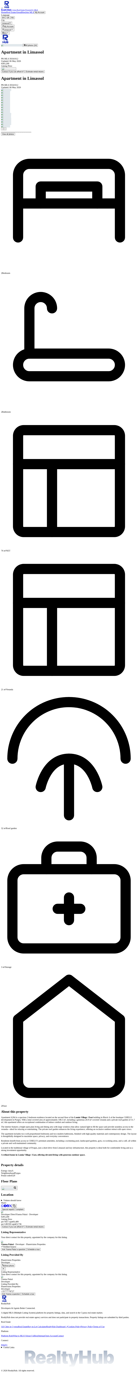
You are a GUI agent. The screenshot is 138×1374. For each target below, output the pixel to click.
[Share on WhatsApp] (2, 1206)
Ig (4, 1345)
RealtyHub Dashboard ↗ (57, 1326)
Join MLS (29, 12)
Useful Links (8, 1347)
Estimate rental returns (35, 72)
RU (12, 18)
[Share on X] (10, 1206)
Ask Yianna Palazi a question (13, 1249)
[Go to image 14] (30, 132)
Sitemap (41, 1336)
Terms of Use (99, 1326)
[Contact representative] (8, 68)
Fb (2, 1345)
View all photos (8, 134)
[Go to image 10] (21, 132)
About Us (29, 1336)
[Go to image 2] (4, 132)
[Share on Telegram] (5, 1206)
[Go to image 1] (2, 132)
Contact (60, 1336)
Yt (6, 1345)
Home (3, 12)
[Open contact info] (3, 1269)
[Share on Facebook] (7, 1206)
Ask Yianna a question (11, 1294)
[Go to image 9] (19, 132)
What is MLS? (19, 1336)
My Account (39, 12)
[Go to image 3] (6, 132)
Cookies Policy (74, 1326)
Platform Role (7, 1336)
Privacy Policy (87, 1326)
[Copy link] (14, 1206)
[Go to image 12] (26, 132)
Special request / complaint (12, 1209)
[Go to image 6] (13, 132)
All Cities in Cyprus (9, 1326)
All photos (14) (31, 45)
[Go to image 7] (15, 132)
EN (3, 18)
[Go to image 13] (28, 132)
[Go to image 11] (24, 132)
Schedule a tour (33, 1249)
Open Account (51, 1336)
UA (8, 18)
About (18, 12)
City (3, 20)
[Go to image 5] (11, 132)
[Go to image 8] (17, 132)
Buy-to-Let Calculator (37, 1326)
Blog (23, 12)
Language (5, 15)
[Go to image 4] (9, 132)
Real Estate (11, 12)
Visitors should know (12, 1200)
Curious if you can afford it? (13, 72)
